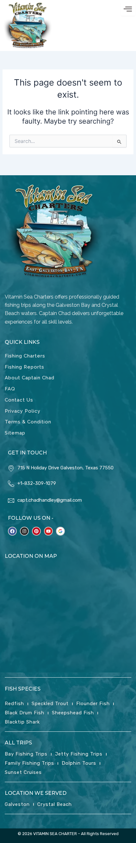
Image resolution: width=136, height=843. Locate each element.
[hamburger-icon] (128, 9)
